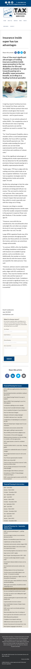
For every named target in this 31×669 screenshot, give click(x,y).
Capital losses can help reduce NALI (12, 541)
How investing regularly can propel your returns (15, 550)
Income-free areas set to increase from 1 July (15, 624)
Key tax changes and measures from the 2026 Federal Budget (15, 467)
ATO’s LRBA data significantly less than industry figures (15, 389)
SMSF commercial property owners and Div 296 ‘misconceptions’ (15, 478)
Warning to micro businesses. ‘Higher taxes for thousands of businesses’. (15, 577)
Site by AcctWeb (25, 659)
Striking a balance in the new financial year (14, 570)
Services (16, 20)
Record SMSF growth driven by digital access (14, 432)
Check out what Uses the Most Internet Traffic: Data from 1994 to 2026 (15, 463)
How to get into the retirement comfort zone (15, 614)
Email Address (7, 334)
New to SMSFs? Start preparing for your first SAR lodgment (14, 402)
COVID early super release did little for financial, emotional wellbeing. (15, 581)
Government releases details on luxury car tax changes (15, 562)
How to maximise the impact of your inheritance (15, 410)
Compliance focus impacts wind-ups (12, 619)
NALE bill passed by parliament (11, 617)
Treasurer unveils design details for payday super (14, 558)
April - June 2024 (8, 506)
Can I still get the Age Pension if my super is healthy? (14, 398)
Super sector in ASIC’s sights (11, 553)
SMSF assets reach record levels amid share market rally (14, 609)
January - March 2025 (9, 499)
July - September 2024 (9, 504)
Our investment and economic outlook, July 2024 (14, 566)
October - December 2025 (10, 492)
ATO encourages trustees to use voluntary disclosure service (14, 536)
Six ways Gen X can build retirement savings (14, 407)
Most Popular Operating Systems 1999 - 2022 (15, 555)
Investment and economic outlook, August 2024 (15, 544)
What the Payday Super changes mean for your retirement (15, 424)
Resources (5, 26)
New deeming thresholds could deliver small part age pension (15, 394)
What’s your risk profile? (10, 460)
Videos (25, 20)
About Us (10, 20)
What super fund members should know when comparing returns (15, 585)
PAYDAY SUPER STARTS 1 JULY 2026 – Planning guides (15, 446)
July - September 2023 (9, 513)
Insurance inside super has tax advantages (15, 588)
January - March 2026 (9, 490)
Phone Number (7, 340)
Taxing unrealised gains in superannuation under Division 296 (15, 598)
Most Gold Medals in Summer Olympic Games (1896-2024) (14, 604)
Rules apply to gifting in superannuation (13, 430)
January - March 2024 (9, 509)
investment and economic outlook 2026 (13, 427)
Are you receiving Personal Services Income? (14, 591)
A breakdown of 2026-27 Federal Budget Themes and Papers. (13, 473)
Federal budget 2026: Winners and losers (14, 470)
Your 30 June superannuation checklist (13, 457)
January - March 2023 (9, 518)
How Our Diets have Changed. (11, 412)
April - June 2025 (8, 497)
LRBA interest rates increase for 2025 (13, 621)
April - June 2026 (8, 487)
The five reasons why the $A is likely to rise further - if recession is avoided (14, 573)
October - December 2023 (10, 511)
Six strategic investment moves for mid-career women (15, 454)
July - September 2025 (9, 494)
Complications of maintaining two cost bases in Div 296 (15, 420)
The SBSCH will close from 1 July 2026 (13, 417)
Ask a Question (7, 345)
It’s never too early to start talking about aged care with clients (15, 594)
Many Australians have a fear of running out (14, 612)
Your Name (6, 329)
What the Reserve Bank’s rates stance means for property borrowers (15, 547)
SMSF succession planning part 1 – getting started (14, 532)
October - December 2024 (10, 501)
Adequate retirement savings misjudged (13, 415)
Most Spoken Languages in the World (13, 626)
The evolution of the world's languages (13, 435)
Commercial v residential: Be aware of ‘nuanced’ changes (15, 450)
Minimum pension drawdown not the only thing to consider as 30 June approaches (15, 438)
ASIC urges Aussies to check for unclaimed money (14, 442)
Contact (12, 26)
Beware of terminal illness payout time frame (14, 539)
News (20, 20)
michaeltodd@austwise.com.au (17, 4)
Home (4, 20)
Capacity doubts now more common (12, 601)
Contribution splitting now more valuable (13, 405)
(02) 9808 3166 (22, 2)
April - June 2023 (8, 516)
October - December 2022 (10, 520)
